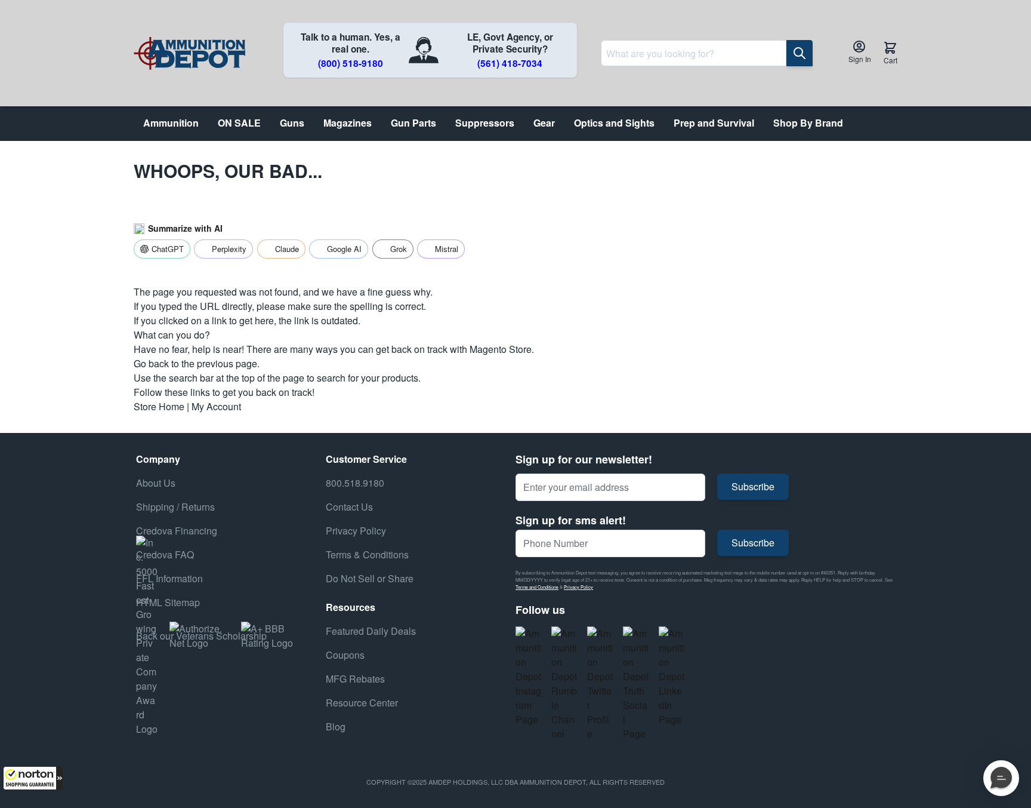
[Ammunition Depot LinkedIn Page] (672, 676)
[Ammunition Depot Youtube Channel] (564, 683)
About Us (155, 483)
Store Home (159, 406)
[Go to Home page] (189, 53)
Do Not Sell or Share (369, 578)
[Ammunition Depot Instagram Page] (529, 676)
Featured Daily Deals (371, 631)
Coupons (345, 655)
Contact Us (349, 507)
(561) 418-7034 (509, 63)
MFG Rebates (355, 679)
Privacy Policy (578, 586)
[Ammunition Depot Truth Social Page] (636, 683)
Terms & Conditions (367, 554)
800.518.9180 (355, 483)
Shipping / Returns (175, 507)
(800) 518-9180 (350, 63)
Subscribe (752, 486)
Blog (335, 726)
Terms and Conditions (537, 586)
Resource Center (362, 702)
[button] (33, 778)
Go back (151, 363)
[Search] (799, 53)
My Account (216, 406)
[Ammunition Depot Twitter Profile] (600, 683)
